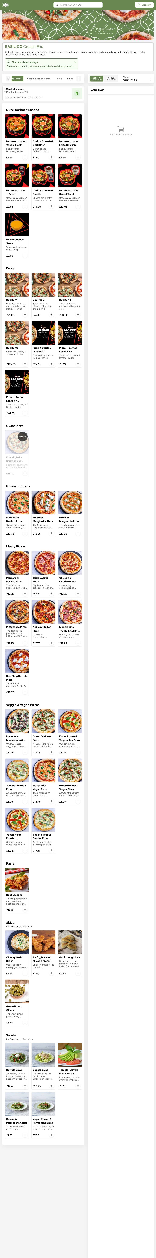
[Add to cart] (25, 157)
